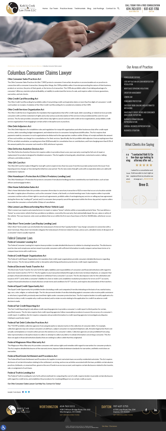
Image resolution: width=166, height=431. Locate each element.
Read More (145, 179)
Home (45, 8)
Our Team (54, 8)
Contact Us (111, 8)
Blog (89, 8)
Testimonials (79, 8)
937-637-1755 (151, 8)
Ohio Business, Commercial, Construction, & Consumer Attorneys (25, 66)
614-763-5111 (133, 8)
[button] (135, 199)
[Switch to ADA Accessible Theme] (3, 428)
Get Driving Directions (69, 415)
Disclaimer (113, 426)
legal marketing (80, 427)
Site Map (105, 426)
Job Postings (98, 8)
